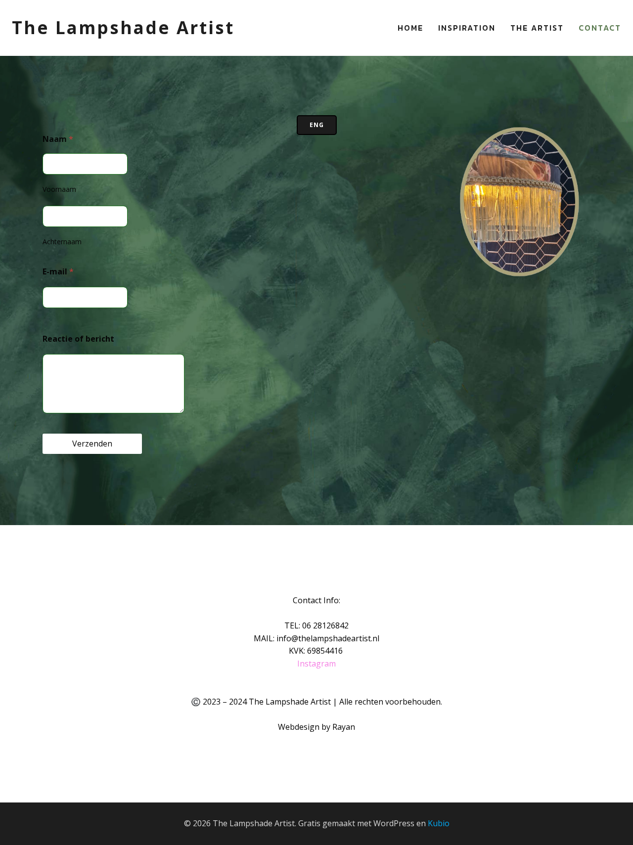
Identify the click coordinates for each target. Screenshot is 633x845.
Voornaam (59, 189)
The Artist (537, 28)
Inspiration (467, 28)
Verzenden (92, 443)
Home (410, 28)
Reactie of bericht (78, 338)
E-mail (58, 271)
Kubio (439, 823)
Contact (600, 28)
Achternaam (62, 241)
